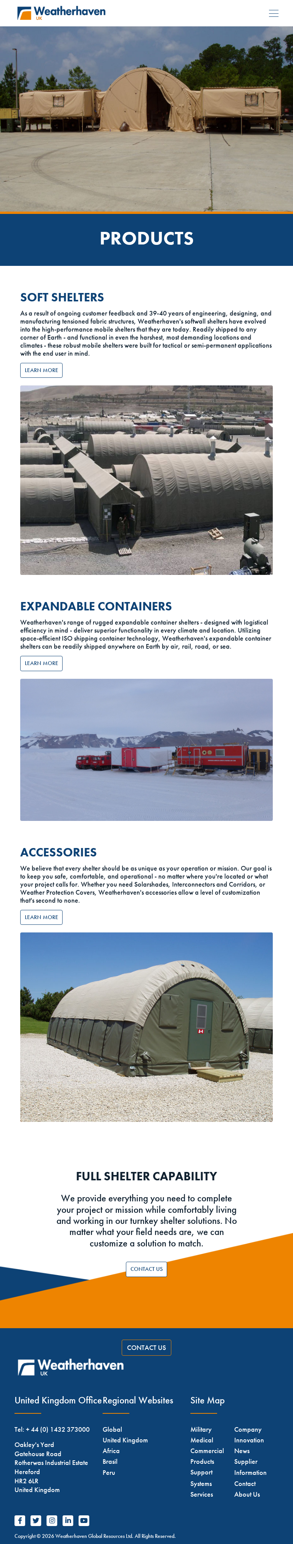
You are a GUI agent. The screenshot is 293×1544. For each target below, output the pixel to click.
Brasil (110, 1461)
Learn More (41, 370)
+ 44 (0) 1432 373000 (58, 1429)
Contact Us (146, 1269)
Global (112, 1429)
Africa (111, 1450)
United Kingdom (125, 1440)
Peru (109, 1472)
